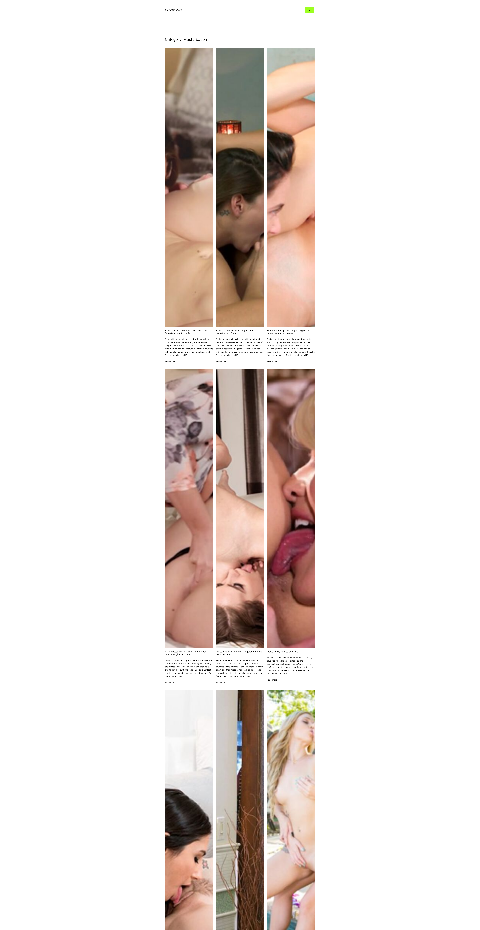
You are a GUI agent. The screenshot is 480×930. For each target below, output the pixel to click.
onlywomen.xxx (174, 10)
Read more (170, 361)
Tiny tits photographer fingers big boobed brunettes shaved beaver (289, 332)
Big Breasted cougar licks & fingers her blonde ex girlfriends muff (185, 653)
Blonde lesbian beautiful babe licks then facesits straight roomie (186, 332)
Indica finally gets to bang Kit (282, 651)
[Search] (309, 10)
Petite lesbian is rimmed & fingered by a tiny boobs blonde (239, 653)
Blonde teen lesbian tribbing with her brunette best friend (235, 332)
